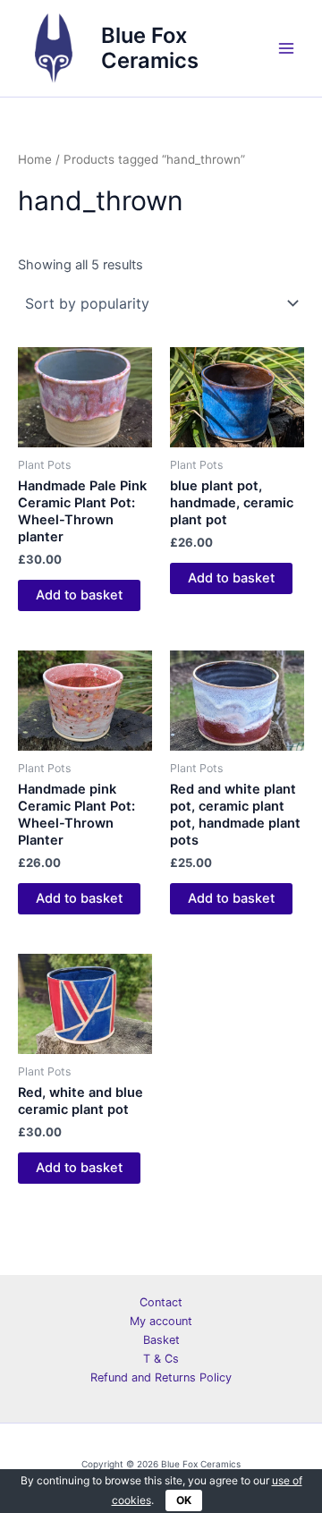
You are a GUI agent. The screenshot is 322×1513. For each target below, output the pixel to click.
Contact (161, 1302)
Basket (161, 1340)
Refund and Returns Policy (161, 1377)
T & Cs (161, 1358)
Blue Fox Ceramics (150, 47)
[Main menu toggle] (286, 48)
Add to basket (79, 595)
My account (161, 1321)
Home (35, 159)
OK (183, 1500)
